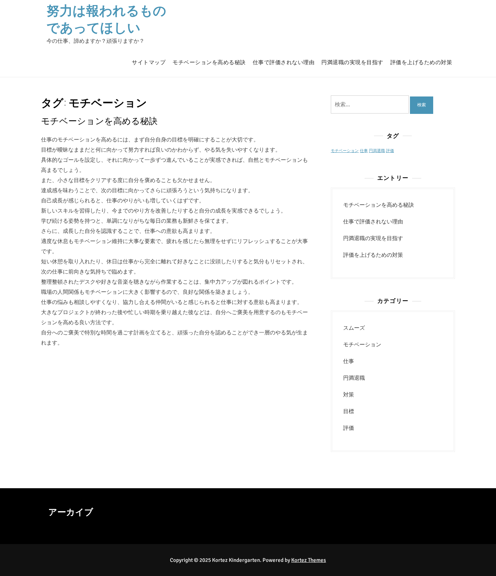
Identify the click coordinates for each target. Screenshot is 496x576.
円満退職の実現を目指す (352, 62)
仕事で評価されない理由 (284, 62)
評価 (390, 150)
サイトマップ (149, 62)
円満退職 (377, 150)
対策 (348, 394)
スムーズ (354, 328)
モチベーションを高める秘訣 (209, 62)
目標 (348, 411)
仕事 (364, 150)
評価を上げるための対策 (421, 62)
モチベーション (345, 150)
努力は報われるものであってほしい (106, 19)
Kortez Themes (308, 560)
